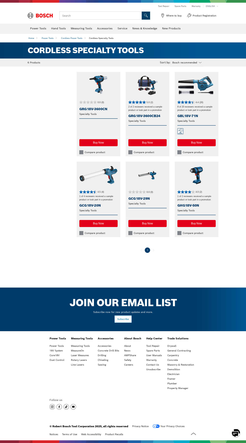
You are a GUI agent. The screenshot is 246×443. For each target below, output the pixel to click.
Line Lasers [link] (77, 364)
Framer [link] (171, 378)
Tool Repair (163, 6)
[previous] (141, 250)
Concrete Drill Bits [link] (108, 350)
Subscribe (123, 319)
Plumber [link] (172, 383)
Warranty (196, 6)
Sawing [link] (102, 364)
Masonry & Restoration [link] (180, 364)
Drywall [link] (171, 345)
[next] (153, 250)
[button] (98, 142)
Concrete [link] (172, 360)
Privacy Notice (140, 426)
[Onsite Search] (146, 16)
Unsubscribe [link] (153, 369)
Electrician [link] (173, 374)
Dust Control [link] (57, 360)
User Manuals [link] (154, 355)
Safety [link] (127, 360)
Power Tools (48, 38)
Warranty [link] (151, 360)
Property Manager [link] (177, 388)
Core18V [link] (54, 355)
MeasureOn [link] (77, 350)
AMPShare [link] (130, 355)
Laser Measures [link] (80, 355)
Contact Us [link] (152, 364)
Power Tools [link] (58, 338)
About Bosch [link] (132, 338)
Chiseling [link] (103, 360)
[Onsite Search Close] (139, 16)
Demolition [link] (173, 369)
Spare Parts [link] (153, 350)
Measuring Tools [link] (82, 338)
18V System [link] (56, 350)
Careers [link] (128, 364)
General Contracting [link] (179, 350)
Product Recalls (114, 434)
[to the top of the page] (241, 423)
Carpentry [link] (173, 355)
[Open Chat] (236, 433)
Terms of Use (69, 434)
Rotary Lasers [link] (79, 360)
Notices (54, 434)
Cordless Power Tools (71, 38)
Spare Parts (180, 6)
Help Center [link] (154, 338)
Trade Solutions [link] (177, 338)
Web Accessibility (91, 434)
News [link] (127, 350)
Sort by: (165, 62)
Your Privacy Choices (172, 426)
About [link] (127, 345)
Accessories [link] (105, 338)
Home (31, 38)
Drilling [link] (102, 355)
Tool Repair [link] (152, 345)
